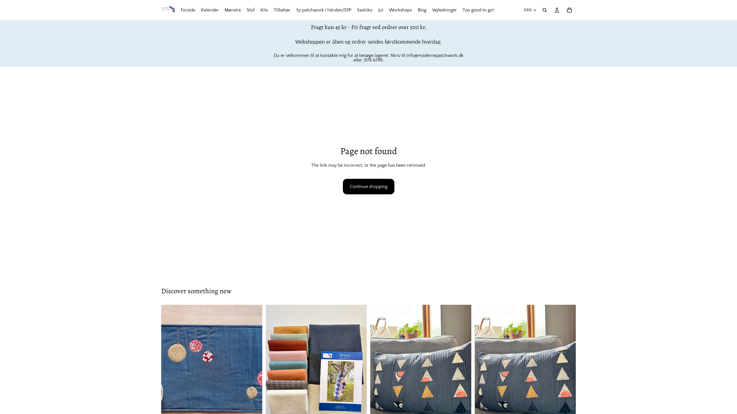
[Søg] (544, 10)
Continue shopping (369, 186)
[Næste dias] (253, 368)
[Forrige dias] (169, 368)
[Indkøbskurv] (569, 10)
